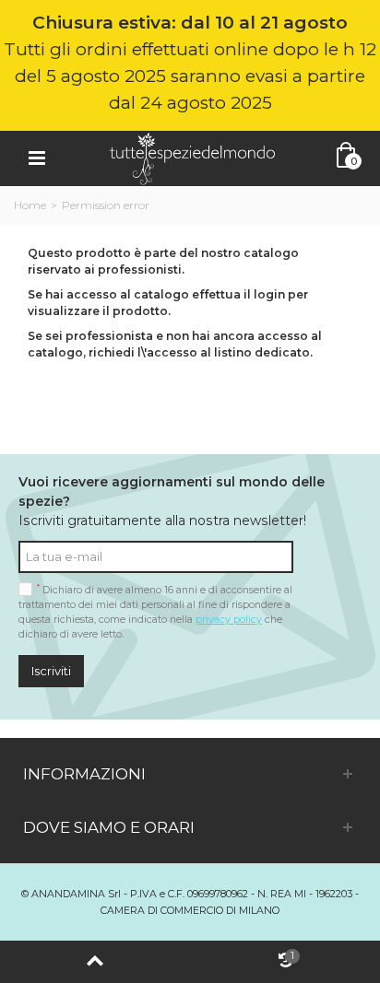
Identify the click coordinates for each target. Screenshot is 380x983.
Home (30, 205)
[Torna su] (95, 962)
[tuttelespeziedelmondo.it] (192, 157)
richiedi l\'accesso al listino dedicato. (201, 352)
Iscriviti (51, 670)
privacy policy (229, 620)
